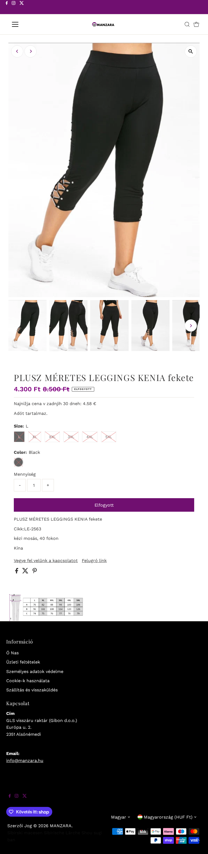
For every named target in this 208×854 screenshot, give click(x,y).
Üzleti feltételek (23, 662)
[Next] (30, 51)
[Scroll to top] (197, 843)
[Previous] (17, 51)
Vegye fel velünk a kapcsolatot (46, 561)
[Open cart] (196, 24)
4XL (89, 437)
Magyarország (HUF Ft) (168, 817)
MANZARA (61, 825)
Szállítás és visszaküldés (32, 689)
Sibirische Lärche (62, 832)
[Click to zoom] (191, 51)
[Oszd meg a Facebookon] (17, 571)
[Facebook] (6, 7)
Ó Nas (12, 652)
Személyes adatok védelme (34, 671)
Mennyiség (25, 474)
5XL (108, 437)
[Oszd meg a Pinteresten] (34, 571)
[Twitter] (21, 7)
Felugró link (94, 561)
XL (34, 437)
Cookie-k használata (28, 680)
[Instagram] (13, 7)
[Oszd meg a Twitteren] (26, 571)
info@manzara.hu (24, 760)
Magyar (118, 817)
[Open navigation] (31, 24)
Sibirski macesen (25, 832)
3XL (71, 437)
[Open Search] (187, 24)
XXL (52, 437)
